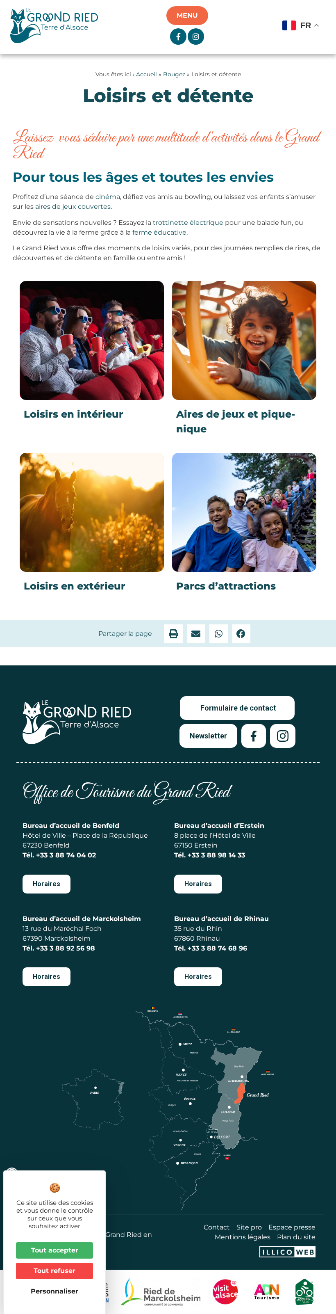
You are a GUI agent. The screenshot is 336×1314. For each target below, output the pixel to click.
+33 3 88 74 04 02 (66, 855)
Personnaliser (54, 1291)
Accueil (146, 74)
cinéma (107, 197)
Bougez (174, 74)
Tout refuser (54, 1271)
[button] (173, 633)
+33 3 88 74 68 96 (217, 948)
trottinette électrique (188, 222)
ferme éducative (159, 232)
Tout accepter (54, 1250)
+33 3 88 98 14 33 (216, 855)
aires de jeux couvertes (73, 206)
